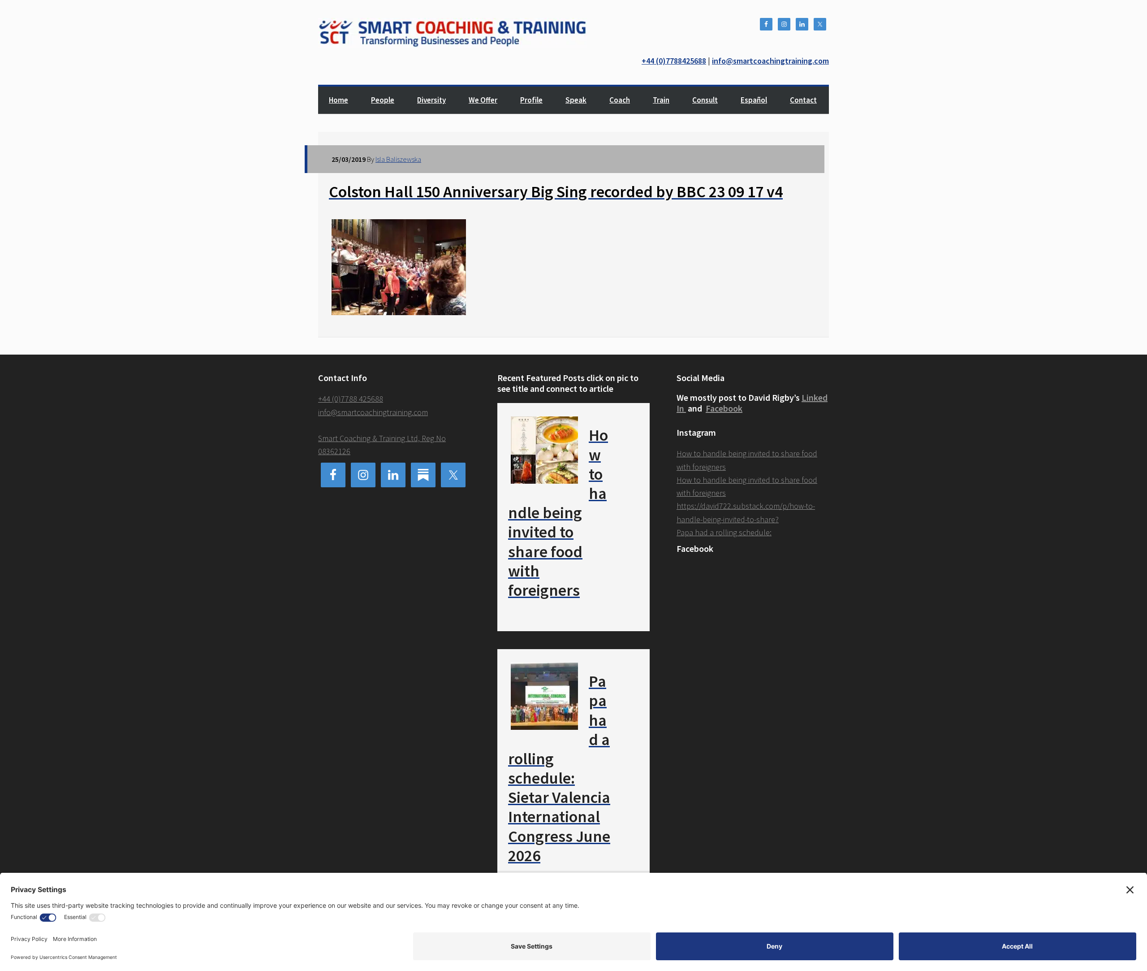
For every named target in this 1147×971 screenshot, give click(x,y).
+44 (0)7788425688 (674, 61)
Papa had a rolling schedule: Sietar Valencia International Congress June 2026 (559, 768)
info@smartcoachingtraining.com (770, 61)
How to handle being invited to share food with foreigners (558, 512)
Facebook (724, 408)
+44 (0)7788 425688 (350, 399)
